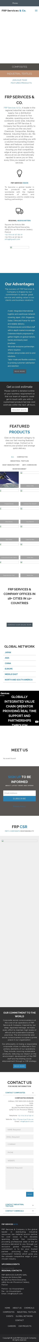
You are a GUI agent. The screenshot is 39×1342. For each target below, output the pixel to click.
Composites (22, 457)
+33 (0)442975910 (16, 1289)
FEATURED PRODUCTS (21, 83)
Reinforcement (20, 469)
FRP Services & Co (12, 108)
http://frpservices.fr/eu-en (23, 1119)
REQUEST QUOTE (19, 410)
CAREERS (12, 1326)
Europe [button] (9, 669)
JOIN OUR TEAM (19, 80)
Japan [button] (8, 652)
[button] (22, 3)
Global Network (24, 1316)
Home (7, 1308)
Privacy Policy (19, 806)
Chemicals (29, 1308)
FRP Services (14, 10)
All (12, 457)
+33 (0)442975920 (13, 1291)
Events (9, 1316)
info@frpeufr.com (12, 239)
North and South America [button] (18, 680)
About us (17, 1308)
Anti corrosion (29, 465)
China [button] (8, 663)
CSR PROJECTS (24, 1326)
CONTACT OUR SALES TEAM (19, 625)
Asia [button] (7, 658)
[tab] (19, 652)
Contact (19, 1320)
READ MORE (20, 371)
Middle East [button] (11, 674)
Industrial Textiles (19, 461)
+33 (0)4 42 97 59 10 (13, 234)
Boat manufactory (11, 465)
